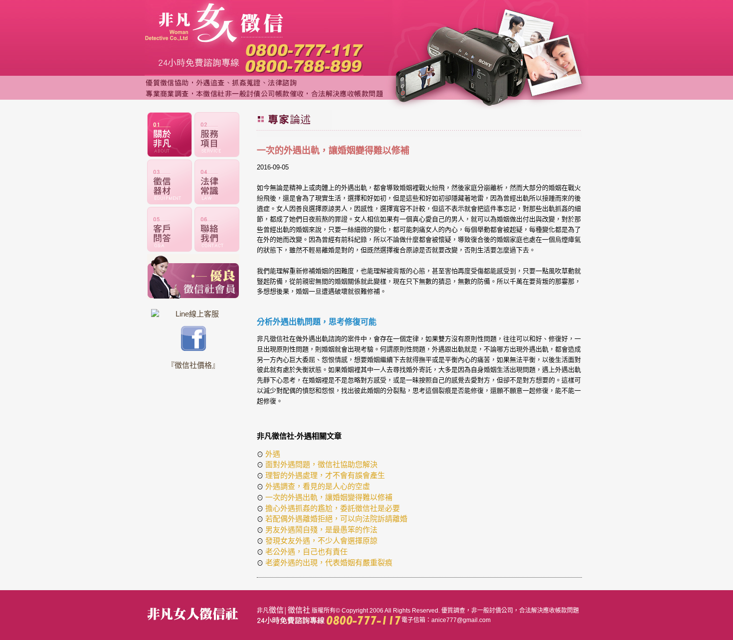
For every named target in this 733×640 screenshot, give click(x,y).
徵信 (276, 610)
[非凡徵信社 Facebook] (193, 348)
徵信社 (299, 610)
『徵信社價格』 (193, 365)
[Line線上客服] (193, 314)
